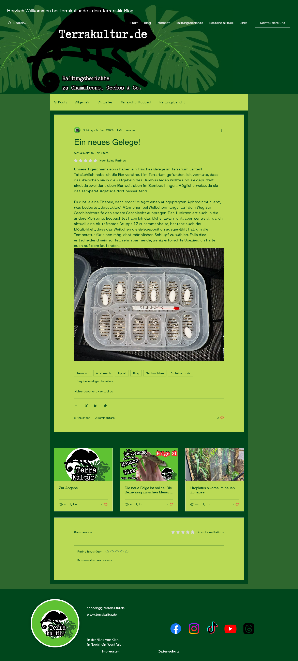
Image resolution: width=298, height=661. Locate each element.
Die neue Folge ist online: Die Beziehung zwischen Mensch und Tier (148, 490)
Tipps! (122, 373)
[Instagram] (194, 629)
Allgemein (82, 102)
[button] (221, 23)
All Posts (60, 102)
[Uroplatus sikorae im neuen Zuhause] (214, 464)
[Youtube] (230, 629)
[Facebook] (176, 629)
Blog (136, 373)
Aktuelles (105, 102)
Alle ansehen (235, 440)
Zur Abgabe (68, 488)
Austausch (103, 373)
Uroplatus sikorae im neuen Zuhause (212, 490)
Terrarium (83, 373)
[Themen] (249, 629)
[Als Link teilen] (106, 405)
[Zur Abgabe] (83, 464)
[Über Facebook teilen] (76, 405)
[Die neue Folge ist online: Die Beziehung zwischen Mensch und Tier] (149, 464)
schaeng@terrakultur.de (106, 608)
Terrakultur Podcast (136, 102)
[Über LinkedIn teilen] (96, 405)
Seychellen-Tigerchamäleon (95, 381)
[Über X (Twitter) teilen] (86, 405)
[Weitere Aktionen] (221, 130)
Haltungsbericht (172, 102)
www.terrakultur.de (102, 614)
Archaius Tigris (181, 373)
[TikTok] (212, 629)
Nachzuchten (155, 373)
